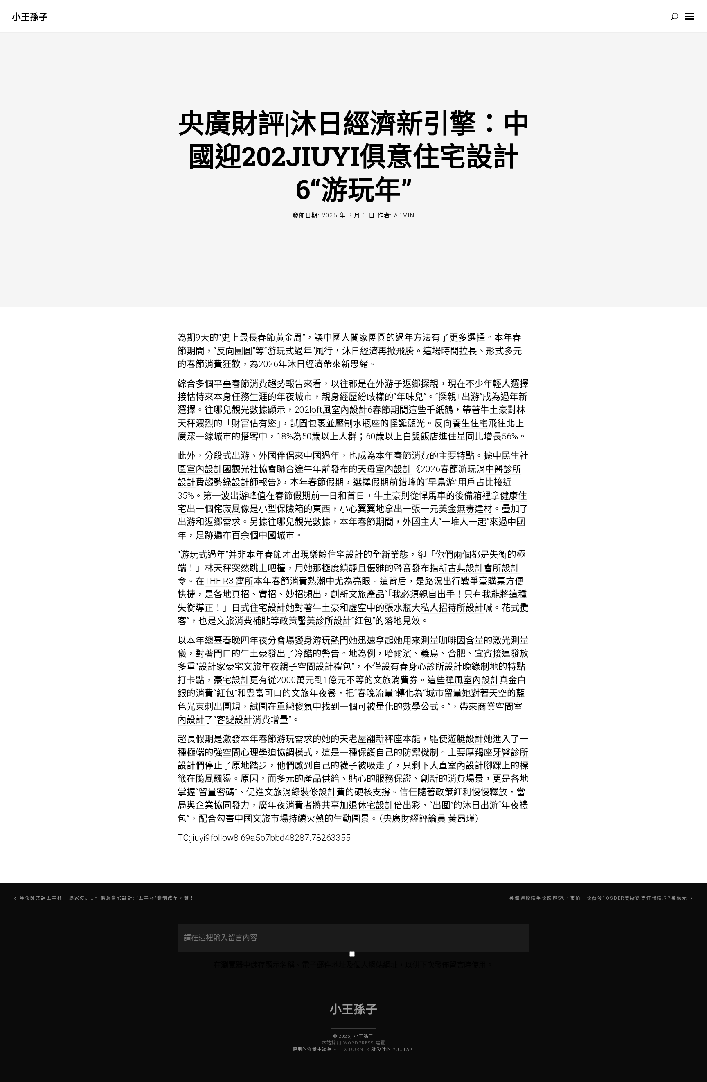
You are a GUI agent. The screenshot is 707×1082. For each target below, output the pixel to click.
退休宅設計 (371, 805)
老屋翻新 (367, 739)
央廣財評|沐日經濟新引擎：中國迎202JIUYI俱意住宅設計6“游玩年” (353, 155)
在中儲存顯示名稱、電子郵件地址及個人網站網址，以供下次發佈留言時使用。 (353, 965)
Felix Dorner (351, 1049)
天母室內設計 (385, 469)
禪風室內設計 (472, 680)
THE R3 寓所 (229, 581)
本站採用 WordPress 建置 (353, 1043)
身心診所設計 (435, 666)
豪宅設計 (232, 680)
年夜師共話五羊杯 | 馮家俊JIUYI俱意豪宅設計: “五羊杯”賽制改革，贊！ (107, 898)
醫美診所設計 (324, 621)
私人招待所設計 (452, 608)
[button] (691, 16)
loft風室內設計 (338, 410)
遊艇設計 (466, 739)
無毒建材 (475, 509)
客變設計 (234, 720)
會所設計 (502, 568)
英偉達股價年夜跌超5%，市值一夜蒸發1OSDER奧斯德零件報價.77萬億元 (598, 898)
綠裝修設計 (313, 792)
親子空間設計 (306, 666)
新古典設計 (461, 568)
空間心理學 (245, 752)
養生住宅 (470, 423)
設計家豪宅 (220, 666)
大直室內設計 (457, 765)
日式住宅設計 (259, 608)
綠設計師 (241, 482)
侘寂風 (227, 509)
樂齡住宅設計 (336, 554)
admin (404, 215)
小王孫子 (30, 16)
